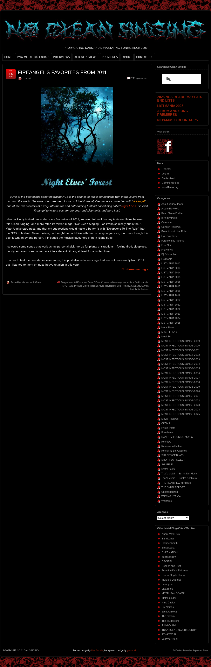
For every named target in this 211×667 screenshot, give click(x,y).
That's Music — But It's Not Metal (179, 478)
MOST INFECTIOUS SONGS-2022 (180, 400)
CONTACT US (144, 57)
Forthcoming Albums (172, 240)
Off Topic (166, 423)
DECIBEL (167, 561)
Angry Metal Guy (171, 534)
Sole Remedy (123, 286)
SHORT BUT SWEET (173, 459)
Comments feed (170, 182)
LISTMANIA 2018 (171, 290)
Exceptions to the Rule (173, 231)
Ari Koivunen (80, 282)
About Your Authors (172, 204)
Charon (105, 282)
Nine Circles (169, 602)
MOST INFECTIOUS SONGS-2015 (180, 368)
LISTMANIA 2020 (171, 300)
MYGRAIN (67, 286)
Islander (25, 282)
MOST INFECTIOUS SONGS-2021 (180, 396)
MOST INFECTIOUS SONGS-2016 (180, 373)
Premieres (167, 432)
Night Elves (128, 206)
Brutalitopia (168, 547)
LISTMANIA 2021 (171, 304)
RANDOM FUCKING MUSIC (177, 437)
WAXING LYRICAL (171, 496)
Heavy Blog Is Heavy (173, 575)
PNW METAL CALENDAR (32, 57)
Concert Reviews (171, 226)
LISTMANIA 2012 (171, 263)
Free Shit (166, 245)
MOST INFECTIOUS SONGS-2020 (180, 391)
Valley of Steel (170, 639)
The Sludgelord (170, 620)
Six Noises (168, 607)
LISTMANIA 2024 (171, 318)
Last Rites (167, 588)
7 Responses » (139, 78)
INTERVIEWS (61, 57)
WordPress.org (170, 187)
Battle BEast (94, 282)
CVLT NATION (170, 552)
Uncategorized (169, 491)
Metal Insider (169, 598)
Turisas (145, 289)
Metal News (168, 327)
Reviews (166, 441)
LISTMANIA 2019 (171, 295)
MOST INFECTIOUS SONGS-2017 (180, 377)
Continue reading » (135, 269)
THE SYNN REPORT (173, 487)
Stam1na (135, 286)
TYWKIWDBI (169, 634)
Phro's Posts (168, 427)
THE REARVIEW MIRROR (176, 482)
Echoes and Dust (171, 566)
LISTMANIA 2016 (171, 281)
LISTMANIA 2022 (171, 309)
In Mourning (116, 282)
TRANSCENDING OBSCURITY (179, 630)
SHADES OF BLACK (172, 455)
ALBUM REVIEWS (85, 57)
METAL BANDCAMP (173, 593)
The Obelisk (168, 616)
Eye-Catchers (169, 236)
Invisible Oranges (171, 579)
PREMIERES (110, 57)
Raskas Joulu (97, 286)
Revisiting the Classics (174, 450)
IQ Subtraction (169, 254)
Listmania (27, 78)
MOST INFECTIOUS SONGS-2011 (180, 350)
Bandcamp (168, 538)
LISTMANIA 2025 (171, 322)
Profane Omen (81, 286)
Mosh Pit (166, 336)
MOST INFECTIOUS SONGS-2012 (180, 354)
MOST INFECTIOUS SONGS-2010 (180, 345)
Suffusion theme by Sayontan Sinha (190, 650)
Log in (165, 173)
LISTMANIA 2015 (171, 277)
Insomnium (128, 282)
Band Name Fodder (172, 213)
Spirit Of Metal (169, 611)
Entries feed (168, 178)
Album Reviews (170, 208)
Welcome (166, 501)
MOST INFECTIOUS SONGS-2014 (180, 364)
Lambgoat (167, 584)
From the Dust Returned (175, 570)
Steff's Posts (168, 469)
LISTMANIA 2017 (171, 286)
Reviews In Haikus (171, 446)
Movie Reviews (169, 418)
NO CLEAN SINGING (28, 650)
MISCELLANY (169, 332)
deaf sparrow (169, 556)
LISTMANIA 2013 (171, 268)
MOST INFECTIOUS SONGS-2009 (180, 341)
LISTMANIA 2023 (171, 313)
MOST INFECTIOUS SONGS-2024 (180, 409)
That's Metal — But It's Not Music (179, 473)
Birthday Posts (169, 217)
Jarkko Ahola (141, 282)
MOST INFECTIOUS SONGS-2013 (180, 359)
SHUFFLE (167, 464)
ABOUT (127, 57)
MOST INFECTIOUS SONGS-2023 (180, 405)
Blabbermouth (170, 543)
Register (166, 169)
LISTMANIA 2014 (171, 272)
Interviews (167, 249)
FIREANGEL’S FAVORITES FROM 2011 (62, 72)
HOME (8, 57)
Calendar (166, 222)
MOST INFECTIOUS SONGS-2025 (180, 414)
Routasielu (110, 286)
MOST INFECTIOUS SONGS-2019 (180, 386)
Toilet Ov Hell (169, 625)
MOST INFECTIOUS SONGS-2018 (180, 382)
